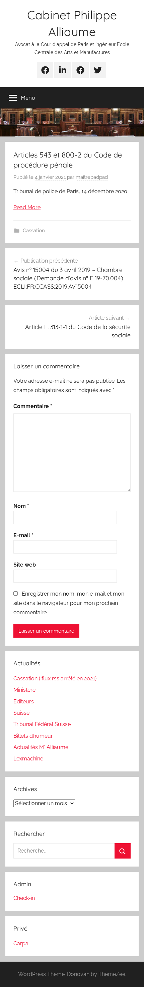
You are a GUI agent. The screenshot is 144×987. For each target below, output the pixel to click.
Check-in (24, 898)
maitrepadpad (92, 177)
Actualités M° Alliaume (40, 747)
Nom (21, 506)
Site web (24, 565)
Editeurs (23, 701)
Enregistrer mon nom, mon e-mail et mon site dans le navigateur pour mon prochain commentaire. (68, 603)
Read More (27, 207)
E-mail (23, 535)
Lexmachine (28, 758)
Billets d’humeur (33, 736)
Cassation (34, 231)
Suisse (21, 713)
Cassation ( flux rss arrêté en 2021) (54, 678)
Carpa (20, 943)
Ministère (24, 690)
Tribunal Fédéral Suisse (42, 724)
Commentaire (32, 406)
